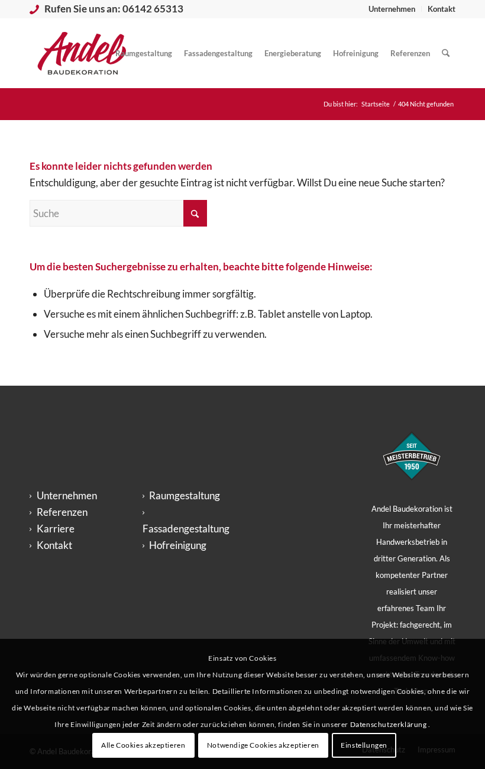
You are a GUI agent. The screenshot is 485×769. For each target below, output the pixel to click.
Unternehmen (391, 9)
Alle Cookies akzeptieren (143, 745)
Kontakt (441, 9)
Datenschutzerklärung (389, 724)
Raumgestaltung (184, 495)
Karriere (56, 528)
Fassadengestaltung (186, 528)
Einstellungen (364, 745)
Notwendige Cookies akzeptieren (263, 745)
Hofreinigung (177, 545)
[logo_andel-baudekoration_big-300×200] (82, 53)
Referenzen (62, 512)
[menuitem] (392, 9)
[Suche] (445, 53)
